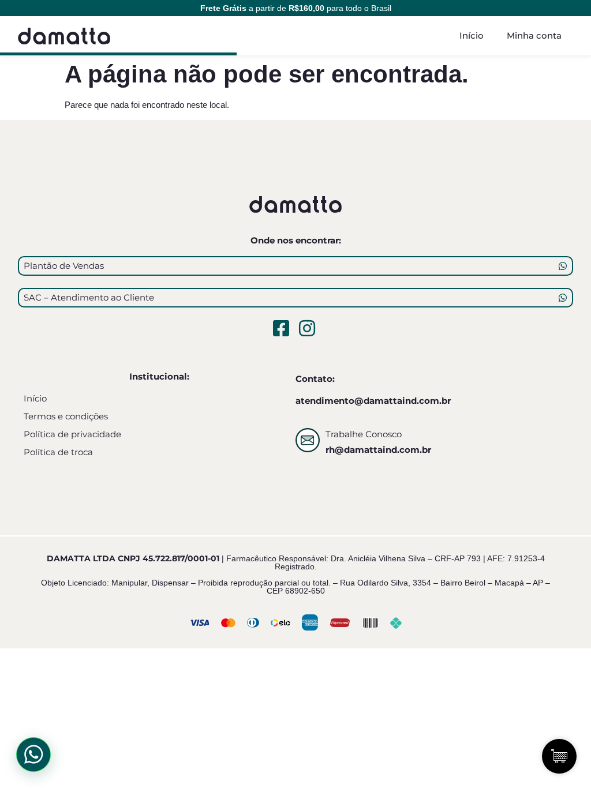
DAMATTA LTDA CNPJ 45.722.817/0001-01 (133, 558)
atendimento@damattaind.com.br (373, 400)
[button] (33, 754)
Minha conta (534, 35)
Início (471, 35)
